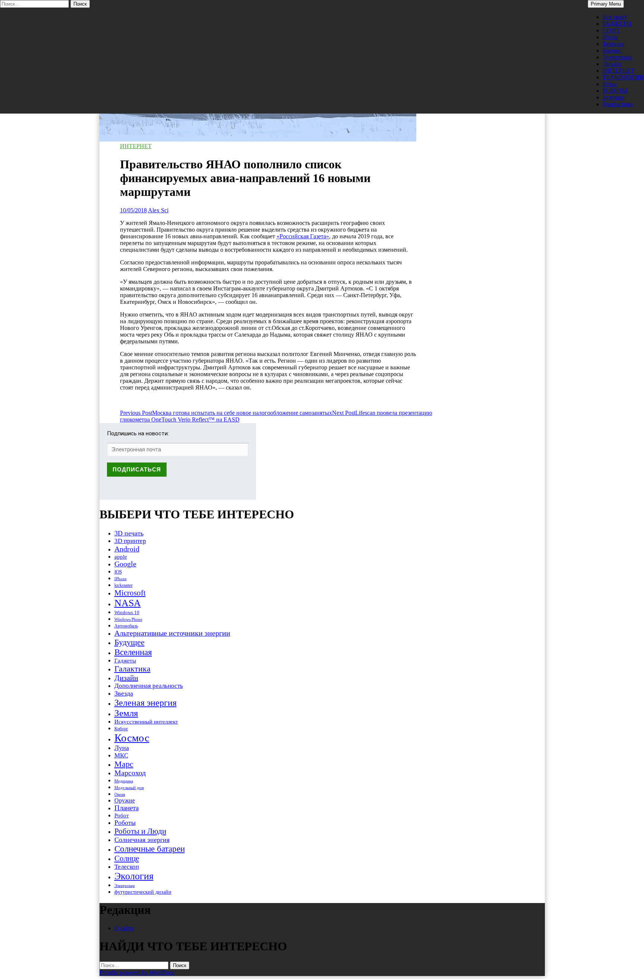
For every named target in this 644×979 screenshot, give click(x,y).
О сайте (124, 928)
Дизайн (612, 64)
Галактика (132, 668)
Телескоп (126, 866)
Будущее (613, 97)
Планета (126, 808)
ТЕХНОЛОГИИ (623, 77)
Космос (612, 50)
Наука (610, 37)
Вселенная (133, 652)
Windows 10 (126, 612)
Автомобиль (126, 626)
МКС (121, 755)
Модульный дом (129, 788)
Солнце (126, 858)
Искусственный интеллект (146, 722)
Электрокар (124, 885)
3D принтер (130, 540)
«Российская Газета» (303, 236)
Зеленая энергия (145, 702)
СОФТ (611, 30)
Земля (126, 713)
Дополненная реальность (148, 685)
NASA (127, 603)
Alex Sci (158, 210)
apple (120, 557)
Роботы (125, 822)
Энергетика (617, 57)
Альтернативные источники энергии (172, 633)
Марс (123, 764)
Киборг (121, 728)
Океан (119, 794)
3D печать (128, 533)
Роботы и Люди (140, 831)
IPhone (120, 578)
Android (126, 549)
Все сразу (615, 17)
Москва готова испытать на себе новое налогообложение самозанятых (226, 413)
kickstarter (123, 585)
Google (125, 564)
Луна (121, 747)
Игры (610, 84)
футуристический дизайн (142, 892)
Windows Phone (128, 619)
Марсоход (130, 773)
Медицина (123, 781)
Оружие (124, 800)
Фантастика (618, 104)
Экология (134, 876)
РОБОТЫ (615, 91)
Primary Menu (606, 4)
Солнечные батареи (149, 849)
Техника (613, 44)
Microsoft (130, 592)
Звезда (123, 693)
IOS (118, 572)
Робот (121, 815)
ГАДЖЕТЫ (617, 23)
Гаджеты (125, 660)
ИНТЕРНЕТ (618, 70)
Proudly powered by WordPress (137, 972)
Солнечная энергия (142, 839)
